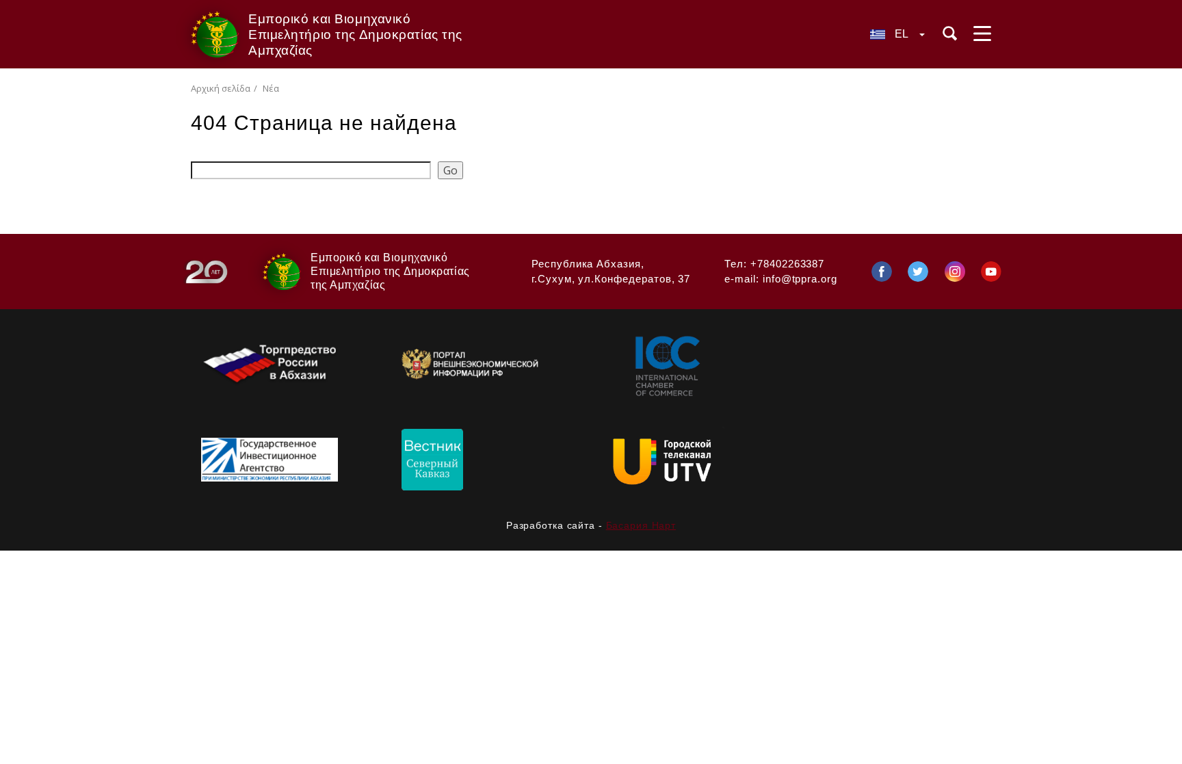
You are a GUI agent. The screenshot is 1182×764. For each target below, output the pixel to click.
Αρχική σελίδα (220, 88)
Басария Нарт (641, 525)
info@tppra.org (800, 279)
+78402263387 (787, 263)
